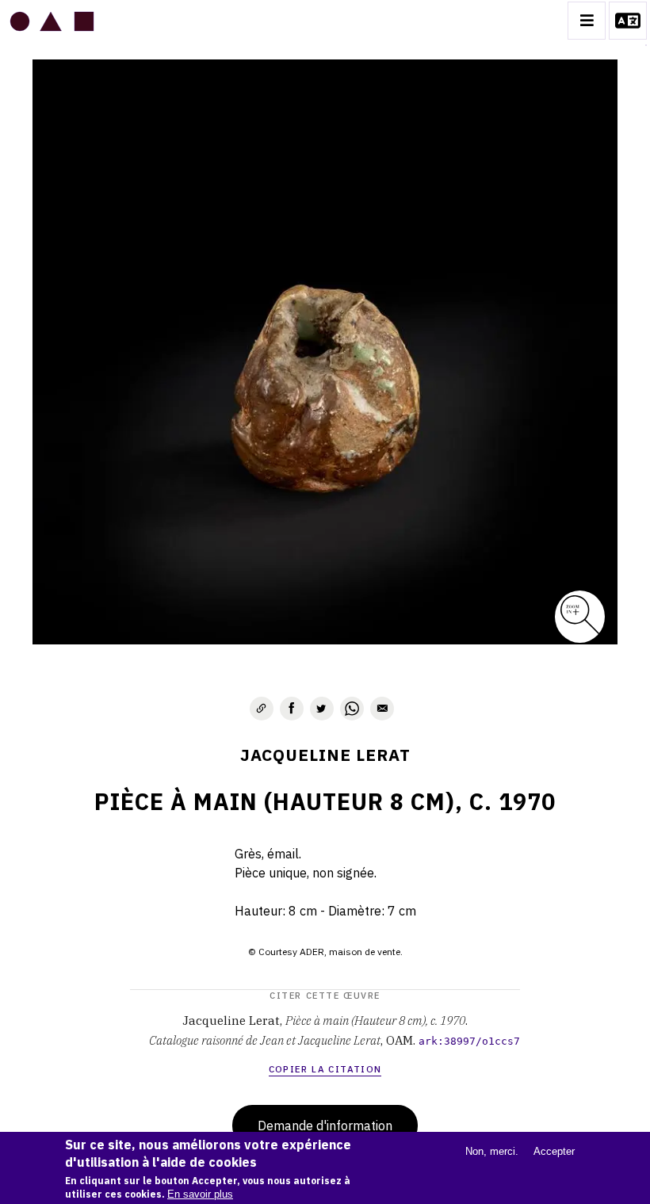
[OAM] (52, 21)
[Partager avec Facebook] (292, 708)
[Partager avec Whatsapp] (352, 708)
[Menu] (587, 21)
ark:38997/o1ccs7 (469, 1041)
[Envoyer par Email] (382, 708)
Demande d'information (325, 1125)
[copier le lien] (261, 708)
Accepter (554, 1151)
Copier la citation (325, 1069)
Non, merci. (491, 1151)
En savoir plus (200, 1194)
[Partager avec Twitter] (322, 708)
